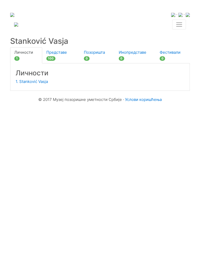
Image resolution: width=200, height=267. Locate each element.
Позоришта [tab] (94, 55)
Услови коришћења (143, 99)
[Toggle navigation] (179, 24)
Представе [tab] (56, 55)
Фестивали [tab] (170, 55)
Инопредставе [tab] (132, 55)
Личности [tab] (23, 55)
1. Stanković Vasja (32, 81)
